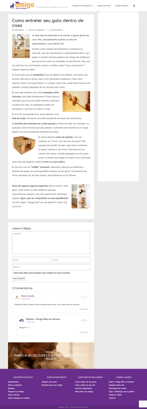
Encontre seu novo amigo (52, 385)
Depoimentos (13, 382)
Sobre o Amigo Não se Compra (121, 382)
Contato (112, 398)
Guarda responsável (83, 388)
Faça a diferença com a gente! (121, 392)
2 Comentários (56, 30)
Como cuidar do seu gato (85, 382)
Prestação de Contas (117, 388)
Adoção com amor (49, 382)
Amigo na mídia (115, 395)
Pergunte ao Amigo (16, 392)
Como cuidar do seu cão (85, 385)
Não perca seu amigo (84, 392)
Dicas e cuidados (36, 30)
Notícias (11, 388)
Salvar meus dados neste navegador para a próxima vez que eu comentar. (42, 273)
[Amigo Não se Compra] (22, 5)
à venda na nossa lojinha (53, 162)
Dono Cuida (27, 296)
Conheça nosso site (116, 385)
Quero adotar (14, 395)
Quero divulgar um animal (19, 398)
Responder (84, 309)
